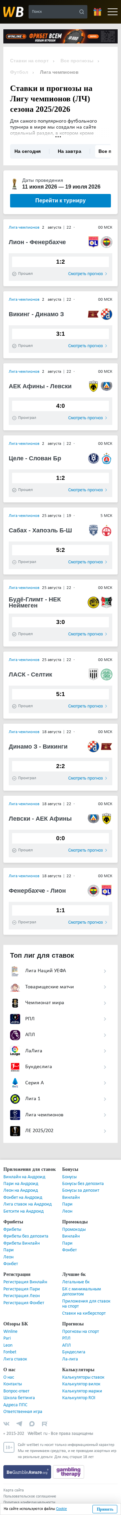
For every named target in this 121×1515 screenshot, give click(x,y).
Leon (7, 1345)
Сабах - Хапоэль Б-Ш (36, 530)
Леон (67, 1211)
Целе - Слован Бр (31, 458)
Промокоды (74, 1229)
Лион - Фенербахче (34, 242)
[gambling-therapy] (68, 1472)
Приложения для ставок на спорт (86, 1304)
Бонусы (69, 1177)
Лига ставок (15, 1359)
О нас (8, 1377)
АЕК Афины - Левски (36, 386)
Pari (7, 1338)
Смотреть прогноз (85, 273)
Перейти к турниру (60, 200)
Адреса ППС (15, 1405)
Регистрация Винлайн (25, 1282)
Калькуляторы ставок (83, 1377)
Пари (67, 1204)
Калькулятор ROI (78, 1398)
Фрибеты (12, 1229)
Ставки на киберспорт (84, 1313)
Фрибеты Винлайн (21, 1243)
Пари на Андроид (20, 1183)
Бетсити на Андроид (23, 1211)
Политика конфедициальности (29, 1503)
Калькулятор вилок (81, 1384)
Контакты (12, 1384)
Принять (105, 1509)
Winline (10, 1331)
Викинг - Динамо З (33, 314)
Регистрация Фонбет (23, 1303)
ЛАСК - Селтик (27, 674)
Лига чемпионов (24, 227)
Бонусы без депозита (83, 1183)
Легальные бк (76, 1282)
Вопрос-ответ (16, 1391)
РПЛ (66, 1338)
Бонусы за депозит (80, 1190)
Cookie (61, 1509)
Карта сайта (13, 1490)
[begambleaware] (28, 1472)
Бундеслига (73, 1352)
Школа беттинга (19, 1398)
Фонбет (10, 1263)
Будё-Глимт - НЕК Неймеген (31, 602)
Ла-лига (70, 1359)
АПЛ (66, 1345)
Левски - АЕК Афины (36, 819)
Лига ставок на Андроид (27, 1204)
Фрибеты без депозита (25, 1236)
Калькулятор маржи (82, 1391)
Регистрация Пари (21, 1289)
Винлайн (71, 1197)
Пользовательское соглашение (29, 1496)
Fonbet (9, 1352)
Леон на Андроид (20, 1190)
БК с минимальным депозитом (81, 1292)
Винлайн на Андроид (24, 1177)
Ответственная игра (22, 1411)
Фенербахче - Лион (34, 891)
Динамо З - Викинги (35, 747)
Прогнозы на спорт (80, 1331)
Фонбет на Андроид (22, 1197)
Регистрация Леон (21, 1295)
